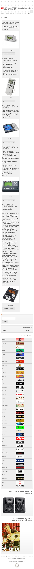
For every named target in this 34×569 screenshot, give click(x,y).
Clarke (3, 379)
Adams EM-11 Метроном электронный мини (10, 22)
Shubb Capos (5, 453)
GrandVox (4, 390)
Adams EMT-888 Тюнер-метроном (10, 147)
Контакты (31, 556)
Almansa (4, 347)
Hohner (4, 394)
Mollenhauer (5, 431)
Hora (3, 398)
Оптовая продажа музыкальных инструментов (18, 8)
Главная (2, 13)
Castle (3, 372)
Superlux (4, 467)
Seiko (3, 449)
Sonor (3, 460)
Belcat (3, 369)
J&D (3, 401)
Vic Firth (4, 478)
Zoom (3, 486)
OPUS (3, 434)
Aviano (4, 358)
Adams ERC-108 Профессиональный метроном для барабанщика (9, 207)
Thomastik (5, 471)
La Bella (4, 416)
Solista (4, 456)
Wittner (4, 482)
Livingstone (5, 423)
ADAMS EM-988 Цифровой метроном (9, 59)
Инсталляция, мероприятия (13, 556)
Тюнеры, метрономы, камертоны (12, 13)
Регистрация (15, 561)
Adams (4, 339)
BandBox (4, 361)
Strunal (4, 464)
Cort (3, 383)
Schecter (4, 445)
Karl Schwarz (5, 405)
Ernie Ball (4, 387)
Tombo (4, 475)
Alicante (4, 343)
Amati (3, 350)
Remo (3, 442)
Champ (4, 376)
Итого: (28, 330)
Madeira (4, 427)
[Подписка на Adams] (17, 314)
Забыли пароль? (21, 561)
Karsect (4, 409)
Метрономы (23, 13)
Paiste (3, 438)
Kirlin (3, 412)
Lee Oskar (4, 420)
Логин (10, 561)
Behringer (4, 365)
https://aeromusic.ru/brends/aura (17, 558)
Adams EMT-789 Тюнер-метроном (10, 106)
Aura (3, 354)
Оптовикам (24, 556)
